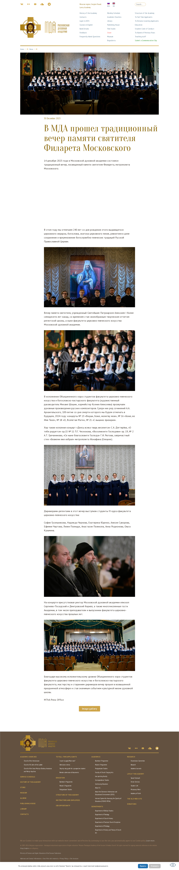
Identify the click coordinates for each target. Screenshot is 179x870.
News (31, 49)
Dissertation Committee (138, 761)
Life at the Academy (135, 774)
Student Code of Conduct (144, 29)
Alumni (23, 798)
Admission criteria (65, 765)
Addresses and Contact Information (30, 859)
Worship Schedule (113, 13)
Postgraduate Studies (66, 789)
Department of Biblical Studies (104, 811)
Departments (97, 807)
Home (22, 49)
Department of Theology (102, 815)
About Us (97, 788)
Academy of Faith (136, 793)
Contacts (83, 17)
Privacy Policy (64, 859)
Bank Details (84, 29)
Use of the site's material (50, 859)
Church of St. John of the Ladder (33, 765)
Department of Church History (104, 818)
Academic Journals (136, 769)
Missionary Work (136, 789)
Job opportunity (63, 806)
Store (109, 32)
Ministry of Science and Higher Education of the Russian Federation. (40, 853)
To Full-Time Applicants (143, 17)
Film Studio (111, 29)
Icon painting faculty (101, 776)
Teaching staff (140, 36)
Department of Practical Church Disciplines (107, 822)
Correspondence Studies (102, 780)
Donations (132, 804)
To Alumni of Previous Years (145, 32)
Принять (143, 866)
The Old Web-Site (134, 799)
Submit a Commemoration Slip (146, 40)
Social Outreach (135, 778)
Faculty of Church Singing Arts (104, 772)
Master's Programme (65, 786)
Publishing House (113, 25)
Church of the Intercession (31, 761)
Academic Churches (114, 17)
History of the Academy (88, 13)
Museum (110, 36)
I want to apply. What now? (67, 761)
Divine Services (135, 782)
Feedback (83, 32)
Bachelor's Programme (66, 782)
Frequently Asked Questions (90, 36)
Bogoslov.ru (111, 40)
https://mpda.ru (24, 848)
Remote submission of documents (69, 772)
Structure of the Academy (144, 13)
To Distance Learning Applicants (147, 21)
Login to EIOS (85, 21)
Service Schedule (27, 777)
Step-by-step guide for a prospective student (72, 769)
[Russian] (108, 3)
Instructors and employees (68, 800)
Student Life (134, 786)
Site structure (74, 859)
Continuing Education (101, 784)
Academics (95, 757)
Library (109, 21)
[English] (114, 3)
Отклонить (155, 866)
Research (131, 757)
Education (138, 25)
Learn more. (150, 840)
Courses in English (86, 25)
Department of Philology (102, 826)
